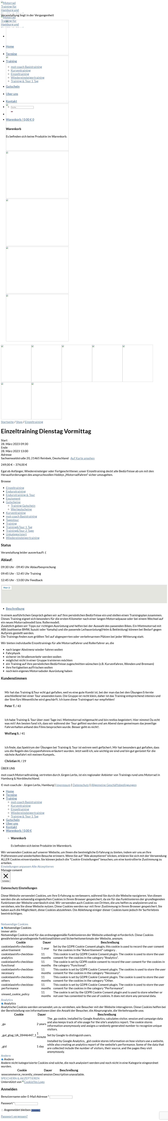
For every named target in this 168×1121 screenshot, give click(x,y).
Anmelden (35, 1110)
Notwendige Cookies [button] (14, 924)
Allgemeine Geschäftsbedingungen (114, 785)
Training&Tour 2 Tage (20, 530)
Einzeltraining (20, 74)
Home (10, 46)
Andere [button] (6, 1055)
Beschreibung (15, 608)
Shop (19, 422)
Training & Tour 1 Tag (24, 81)
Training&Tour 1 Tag (19, 527)
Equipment (13, 498)
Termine (11, 54)
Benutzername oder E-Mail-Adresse (25, 1096)
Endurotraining (16, 491)
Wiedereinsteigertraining (27, 77)
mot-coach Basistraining (26, 66)
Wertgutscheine (21, 509)
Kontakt (11, 101)
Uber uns (12, 94)
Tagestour (12, 520)
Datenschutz (81, 785)
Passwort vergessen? (14, 1116)
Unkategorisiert (16, 534)
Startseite (7, 422)
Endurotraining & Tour (20, 495)
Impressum (63, 785)
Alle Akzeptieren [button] (43, 866)
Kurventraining (21, 70)
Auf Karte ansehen (82, 458)
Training (11, 61)
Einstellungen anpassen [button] (16, 866)
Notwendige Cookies (17, 927)
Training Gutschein (23, 505)
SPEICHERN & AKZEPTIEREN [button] (20, 1078)
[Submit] (12, 111)
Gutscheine (13, 502)
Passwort (7, 1103)
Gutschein (13, 86)
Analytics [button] (7, 999)
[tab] (86, 608)
